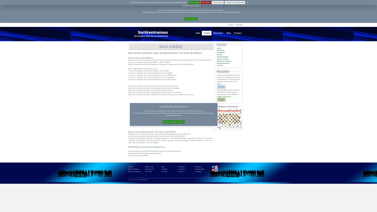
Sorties (207, 33)
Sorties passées (222, 57)
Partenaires (198, 171)
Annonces (165, 171)
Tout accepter (194, 2)
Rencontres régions (224, 61)
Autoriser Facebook (191, 19)
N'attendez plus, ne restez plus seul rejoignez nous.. (146, 147)
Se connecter (239, 25)
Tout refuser (206, 2)
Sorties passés (149, 169)
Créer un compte (221, 99)
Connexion (221, 52)
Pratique (237, 33)
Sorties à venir (149, 167)
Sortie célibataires (133, 169)
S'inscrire (230, 25)
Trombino (164, 169)
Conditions (198, 167)
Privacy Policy (143, 179)
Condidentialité (199, 169)
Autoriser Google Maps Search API (174, 122)
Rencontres (218, 33)
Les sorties (221, 87)
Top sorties (148, 171)
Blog (229, 33)
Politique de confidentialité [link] (235, 2)
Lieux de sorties (222, 59)
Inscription (221, 50)
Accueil (130, 167)
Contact (220, 65)
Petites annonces (223, 63)
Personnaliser (218, 2)
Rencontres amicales (134, 171)
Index (198, 33)
